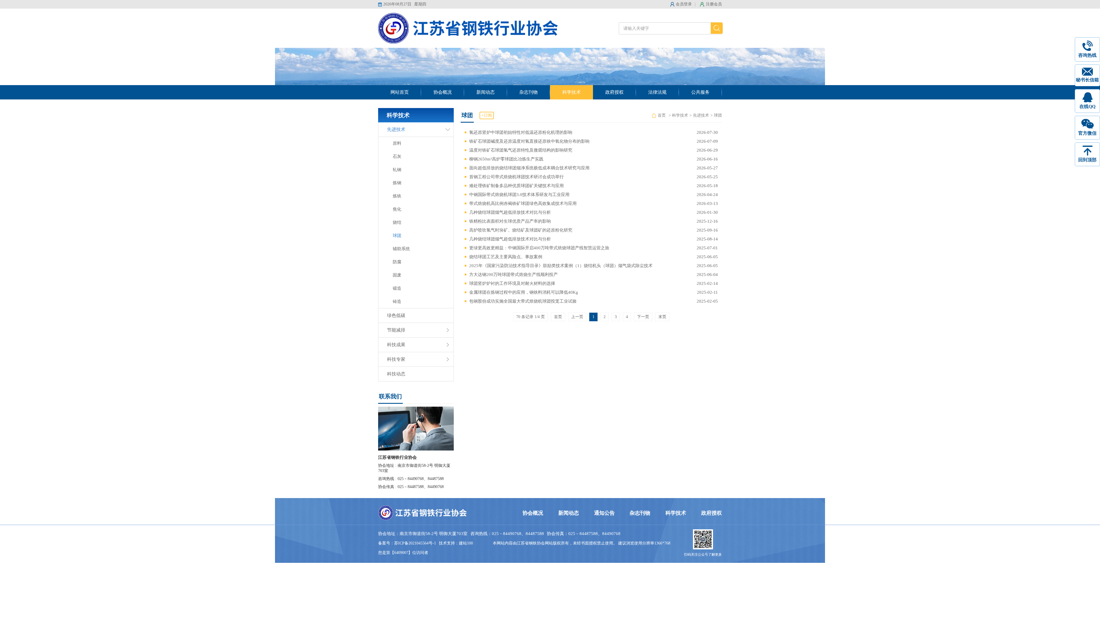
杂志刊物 (528, 92)
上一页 (577, 317)
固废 (397, 275)
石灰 (397, 156)
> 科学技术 (678, 115)
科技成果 (396, 344)
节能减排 (396, 330)
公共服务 (700, 92)
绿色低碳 (396, 315)
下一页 (643, 317)
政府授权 (614, 92)
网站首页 (399, 92)
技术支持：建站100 (456, 543)
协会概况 (442, 92)
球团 (397, 235)
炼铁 (397, 196)
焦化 (397, 209)
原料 (397, 143)
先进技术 (396, 129)
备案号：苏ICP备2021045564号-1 (407, 543)
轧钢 (397, 169)
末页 (662, 317)
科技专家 (396, 359)
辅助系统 (401, 248)
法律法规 (657, 92)
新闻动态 (485, 92)
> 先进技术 (699, 115)
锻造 (397, 288)
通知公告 (604, 513)
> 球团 (716, 115)
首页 (662, 115)
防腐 (397, 262)
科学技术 (571, 92)
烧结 (397, 222)
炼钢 (397, 183)
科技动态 (396, 373)
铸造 (397, 301)
